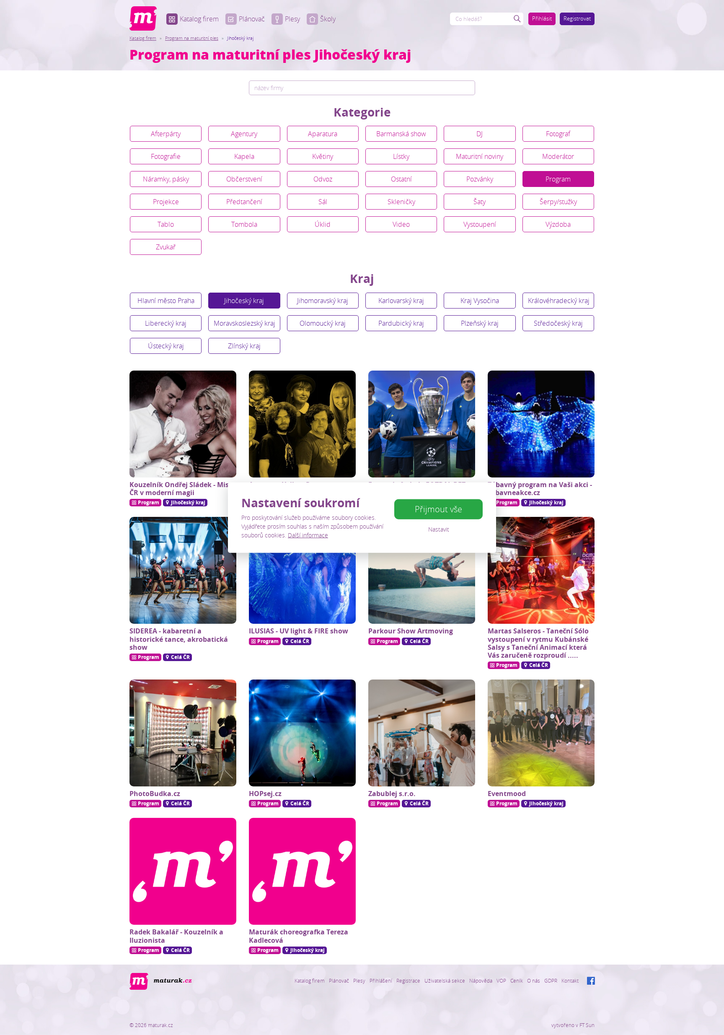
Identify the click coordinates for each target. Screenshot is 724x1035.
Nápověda (480, 980)
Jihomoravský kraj (322, 300)
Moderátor (558, 156)
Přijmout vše (438, 509)
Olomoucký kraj (323, 323)
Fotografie (166, 156)
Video (401, 224)
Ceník (516, 980)
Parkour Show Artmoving (410, 631)
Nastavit (438, 529)
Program (558, 179)
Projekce (166, 201)
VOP (501, 980)
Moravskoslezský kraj (244, 323)
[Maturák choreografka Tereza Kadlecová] (302, 871)
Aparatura (322, 133)
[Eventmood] (541, 733)
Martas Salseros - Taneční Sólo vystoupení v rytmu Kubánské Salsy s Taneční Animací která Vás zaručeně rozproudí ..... (538, 643)
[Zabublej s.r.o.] (421, 733)
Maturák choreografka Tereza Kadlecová (298, 935)
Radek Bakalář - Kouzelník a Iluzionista (176, 935)
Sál (322, 201)
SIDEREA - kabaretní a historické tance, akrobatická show (178, 638)
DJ (479, 133)
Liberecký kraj (165, 323)
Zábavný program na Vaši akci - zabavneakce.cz (540, 488)
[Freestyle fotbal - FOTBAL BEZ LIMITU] (421, 424)
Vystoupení (479, 224)
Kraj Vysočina (479, 300)
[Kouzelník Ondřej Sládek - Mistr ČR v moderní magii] (182, 424)
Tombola (244, 224)
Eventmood (507, 793)
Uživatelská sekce (444, 980)
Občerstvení (244, 179)
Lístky (401, 156)
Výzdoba (558, 224)
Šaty (479, 201)
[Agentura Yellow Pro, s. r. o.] (302, 424)
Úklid (323, 224)
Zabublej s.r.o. (392, 793)
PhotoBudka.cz (154, 793)
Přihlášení (381, 980)
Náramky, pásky (166, 179)
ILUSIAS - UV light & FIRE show (298, 631)
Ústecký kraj (166, 345)
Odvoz (322, 179)
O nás (533, 980)
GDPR (550, 980)
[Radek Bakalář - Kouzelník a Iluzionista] (182, 871)
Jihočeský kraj (244, 300)
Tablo (166, 224)
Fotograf (558, 133)
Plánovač (252, 18)
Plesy (292, 18)
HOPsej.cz (265, 793)
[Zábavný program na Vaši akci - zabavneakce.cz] (541, 424)
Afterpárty (166, 133)
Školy (328, 18)
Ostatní (401, 179)
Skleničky (401, 201)
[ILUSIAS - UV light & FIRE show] (302, 570)
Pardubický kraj (401, 323)
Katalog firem (199, 18)
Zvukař (166, 247)
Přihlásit (542, 18)
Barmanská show (401, 133)
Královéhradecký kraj (559, 300)
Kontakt (570, 980)
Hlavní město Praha (165, 300)
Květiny (322, 156)
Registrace (408, 980)
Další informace (308, 535)
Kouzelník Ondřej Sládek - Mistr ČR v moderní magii (182, 488)
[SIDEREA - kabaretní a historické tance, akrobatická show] (182, 570)
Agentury (244, 133)
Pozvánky (479, 179)
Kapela (244, 156)
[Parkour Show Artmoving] (421, 570)
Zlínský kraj (244, 345)
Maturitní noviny (479, 156)
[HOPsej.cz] (302, 733)
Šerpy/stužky (558, 201)
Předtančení (244, 201)
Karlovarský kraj (401, 300)
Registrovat (577, 18)
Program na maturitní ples (191, 38)
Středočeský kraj (558, 323)
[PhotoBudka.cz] (182, 733)
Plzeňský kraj (480, 323)
